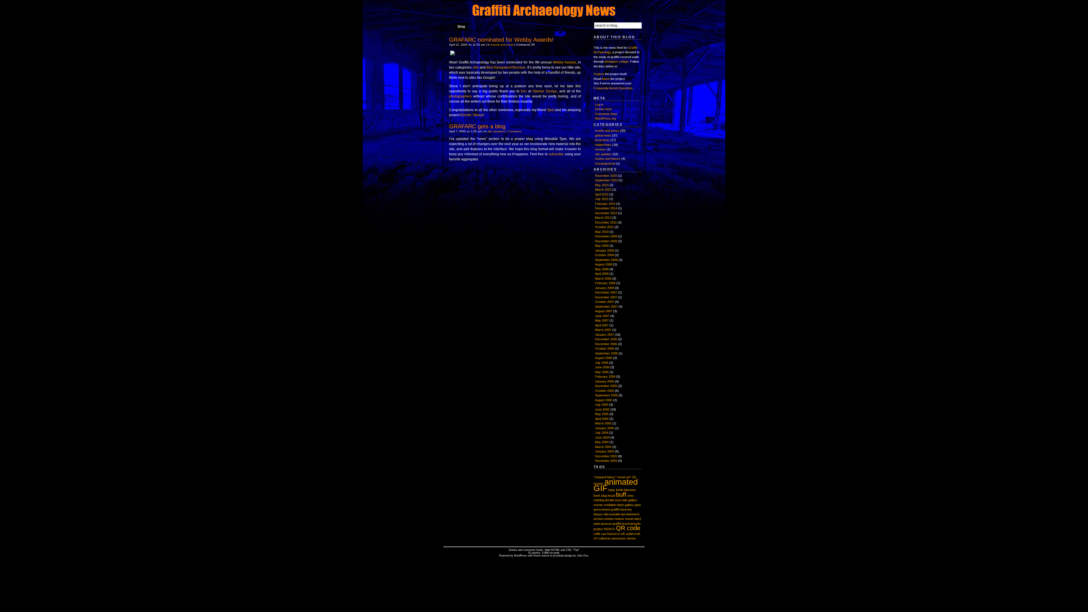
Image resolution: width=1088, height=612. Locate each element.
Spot (550, 110)
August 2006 (603, 358)
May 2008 (602, 269)
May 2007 (602, 320)
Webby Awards (564, 62)
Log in (599, 104)
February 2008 (605, 283)
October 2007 (604, 301)
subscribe (556, 154)
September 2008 (606, 260)
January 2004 (604, 451)
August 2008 (603, 264)
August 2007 (603, 311)
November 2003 (606, 460)
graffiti (615, 509)
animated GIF (616, 485)
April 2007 (602, 325)
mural (629, 518)
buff (621, 494)
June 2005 (602, 409)
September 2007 (606, 306)
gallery (629, 505)
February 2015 (605, 203)
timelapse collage (616, 61)
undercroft (633, 534)
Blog (461, 27)
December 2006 (606, 339)
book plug (600, 495)
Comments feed (606, 114)
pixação (635, 523)
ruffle (597, 534)
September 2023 (606, 180)
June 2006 (602, 367)
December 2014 (606, 208)
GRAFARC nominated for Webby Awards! (501, 40)
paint (597, 523)
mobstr (619, 518)
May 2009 (602, 245)
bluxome (630, 490)
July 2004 (601, 432)
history (598, 514)
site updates (496, 131)
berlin (619, 490)
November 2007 (606, 297)
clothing (599, 500)
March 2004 (603, 447)
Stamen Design (544, 91)
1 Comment (513, 131)
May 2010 (602, 231)
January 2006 (604, 381)
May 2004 (602, 442)
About (605, 78)
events (598, 505)
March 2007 (603, 330)
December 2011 (606, 222)
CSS (568, 550)
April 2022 (602, 194)
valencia (604, 538)
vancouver (618, 538)
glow (638, 505)
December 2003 (606, 456)
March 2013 (603, 217)
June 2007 (602, 316)
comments (529, 550)
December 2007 (606, 292)
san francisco (610, 534)
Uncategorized (605, 163)
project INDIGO (604, 529)
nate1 (637, 518)
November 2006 (606, 344)
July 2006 (601, 362)
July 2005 (601, 404)
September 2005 (606, 395)
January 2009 (604, 250)
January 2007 (604, 334)
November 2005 (606, 386)
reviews (600, 149)
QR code (628, 528)
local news (602, 140)
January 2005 (604, 428)
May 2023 (602, 185)
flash (620, 505)
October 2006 (604, 348)
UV (596, 538)
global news (603, 135)
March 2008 (603, 278)
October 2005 (604, 390)
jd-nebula (558, 555)
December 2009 (606, 236)
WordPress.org (605, 118)
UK (623, 534)
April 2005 (602, 418)
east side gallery (626, 500)
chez (630, 495)
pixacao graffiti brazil (615, 523)
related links (603, 144)
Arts (476, 67)
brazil (611, 495)
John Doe (582, 555)
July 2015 (601, 199)
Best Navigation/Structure (506, 67)
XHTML (555, 550)
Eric (524, 91)
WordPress (520, 555)
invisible (614, 514)
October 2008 (604, 255)
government (602, 509)
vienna (631, 538)
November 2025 (606, 175)
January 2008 (604, 288)
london (609, 518)
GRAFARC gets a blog (477, 126)
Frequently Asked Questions (613, 88)
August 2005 (603, 400)
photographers (460, 96)
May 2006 (602, 372)
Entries (513, 550)
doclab (609, 500)
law (623, 514)
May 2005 (602, 414)
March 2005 (603, 423)
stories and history (607, 158)
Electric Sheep (471, 115)
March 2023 (603, 189)
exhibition (610, 505)
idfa (606, 514)
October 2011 (604, 227)
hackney (626, 509)
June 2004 (602, 437)
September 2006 (606, 353)
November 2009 (606, 241)
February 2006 (605, 376)
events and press (502, 44)
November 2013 (606, 213)
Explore (599, 74)
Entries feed (603, 109)
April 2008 (602, 273)
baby (611, 490)
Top (576, 550)
